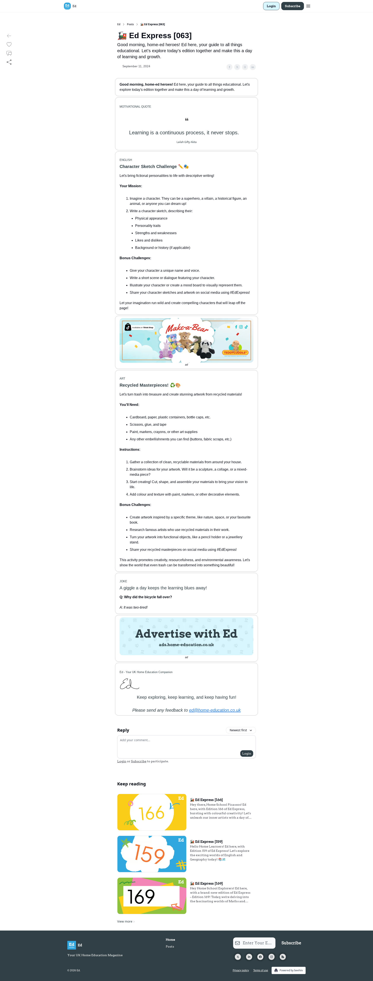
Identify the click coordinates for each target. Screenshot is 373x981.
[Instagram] (271, 957)
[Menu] (308, 5)
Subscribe (292, 6)
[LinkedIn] (249, 957)
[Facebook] (260, 957)
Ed (118, 24)
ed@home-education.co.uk (215, 710)
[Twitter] (238, 957)
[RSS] (283, 957)
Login (271, 6)
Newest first (238, 730)
